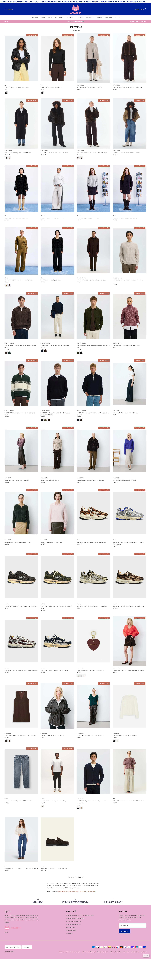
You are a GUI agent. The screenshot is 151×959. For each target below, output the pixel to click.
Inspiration (69, 933)
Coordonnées (70, 927)
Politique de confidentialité (75, 918)
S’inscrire (124, 931)
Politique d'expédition (73, 924)
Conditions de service (73, 921)
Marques (99, 17)
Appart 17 (11, 951)
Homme (50, 17)
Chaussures (71, 17)
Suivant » (81, 877)
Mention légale (71, 930)
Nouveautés (35, 17)
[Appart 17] (75, 9)
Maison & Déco (90, 17)
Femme (43, 17)
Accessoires (80, 17)
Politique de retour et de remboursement (79, 915)
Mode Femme (62, 891)
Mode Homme (73, 891)
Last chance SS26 (60, 17)
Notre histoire (108, 17)
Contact (117, 17)
